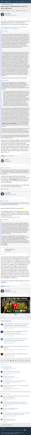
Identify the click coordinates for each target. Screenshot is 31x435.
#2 (29, 165)
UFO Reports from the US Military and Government (19, 327)
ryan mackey (24, 10)
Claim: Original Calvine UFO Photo (11, 371)
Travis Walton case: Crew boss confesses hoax (14, 381)
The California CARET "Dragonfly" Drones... (16, 354)
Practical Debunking (7, 379)
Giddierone (6, 349)
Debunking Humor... (8, 366)
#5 (29, 295)
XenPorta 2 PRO (4, 433)
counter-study (11, 62)
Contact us (3, 430)
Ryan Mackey (9, 83)
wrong (23, 108)
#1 (29, 18)
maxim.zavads (7, 334)
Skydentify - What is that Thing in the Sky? (18, 334)
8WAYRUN (16, 433)
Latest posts (4, 364)
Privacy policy (17, 430)
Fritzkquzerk (6, 327)
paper (21, 57)
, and (9, 156)
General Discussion (13, 342)
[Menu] (2, 1)
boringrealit (6, 342)
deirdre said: (4, 201)
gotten (19, 108)
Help (22, 430)
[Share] (28, 19)
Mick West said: (5, 167)
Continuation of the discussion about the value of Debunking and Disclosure (15, 339)
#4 (29, 254)
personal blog (22, 135)
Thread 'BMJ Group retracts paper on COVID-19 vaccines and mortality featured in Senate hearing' (15, 402)
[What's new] (26, 1)
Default (3, 428)
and (6, 189)
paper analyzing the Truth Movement (14, 84)
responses (4, 65)
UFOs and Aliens (11, 355)
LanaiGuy (5, 355)
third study (26, 65)
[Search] (29, 1)
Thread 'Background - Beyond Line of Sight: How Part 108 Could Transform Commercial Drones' (16, 413)
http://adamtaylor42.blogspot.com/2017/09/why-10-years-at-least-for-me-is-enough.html (14, 27)
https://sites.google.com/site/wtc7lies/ (10, 217)
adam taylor (18, 10)
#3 (29, 198)
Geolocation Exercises (8, 376)
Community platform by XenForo (12, 432)
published (7, 56)
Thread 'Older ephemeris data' (10, 408)
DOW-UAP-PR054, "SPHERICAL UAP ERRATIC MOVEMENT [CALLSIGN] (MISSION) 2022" (16, 324)
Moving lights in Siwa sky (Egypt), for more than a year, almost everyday (16, 332)
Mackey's (16, 108)
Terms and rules (10, 430)
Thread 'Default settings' (9, 419)
